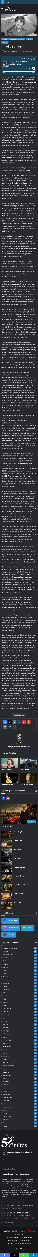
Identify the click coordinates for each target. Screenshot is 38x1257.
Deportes (5, 1024)
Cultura (5, 992)
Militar (4, 999)
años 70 (17, 1202)
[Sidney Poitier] (6, 896)
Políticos (5, 964)
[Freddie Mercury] (9, 778)
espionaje (5, 1208)
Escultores (6, 1085)
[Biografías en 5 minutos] (10, 8)
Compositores (7, 1075)
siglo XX (32, 1219)
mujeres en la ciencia (24, 1215)
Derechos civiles (8, 996)
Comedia (5, 1119)
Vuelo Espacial (7, 1097)
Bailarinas (6, 1100)
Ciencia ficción (7, 1116)
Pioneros (29, 39)
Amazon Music (12, 920)
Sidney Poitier (18, 894)
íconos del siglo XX (8, 1222)
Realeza (5, 958)
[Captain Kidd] (28, 763)
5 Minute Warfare (25, 1243)
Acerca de (4, 1163)
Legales (5, 1126)
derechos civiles (15, 1205)
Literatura (6, 983)
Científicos (6, 989)
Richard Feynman (20, 867)
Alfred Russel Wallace (21, 885)
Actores (5, 1002)
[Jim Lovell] (6, 861)
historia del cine (7, 1215)
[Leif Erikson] (6, 852)
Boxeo (5, 1104)
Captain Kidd (24, 770)
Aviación (5, 39)
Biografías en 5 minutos (17, 39)
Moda (4, 1078)
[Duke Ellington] (6, 834)
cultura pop (6, 1205)
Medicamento (7, 1046)
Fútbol (5, 1110)
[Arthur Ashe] (6, 843)
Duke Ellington (19, 832)
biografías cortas (26, 1202)
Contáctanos (5, 1166)
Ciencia (5, 970)
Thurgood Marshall (20, 876)
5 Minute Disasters (26, 1237)
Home (3, 1160)
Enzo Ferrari (6, 826)
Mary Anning (18, 902)
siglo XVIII (24, 1219)
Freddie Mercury (7, 784)
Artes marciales (7, 1107)
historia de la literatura (9, 1212)
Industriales (6, 1034)
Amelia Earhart (19, 715)
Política (5, 1005)
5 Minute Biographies (12, 1237)
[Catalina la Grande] (28, 778)
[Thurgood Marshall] (6, 878)
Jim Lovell (17, 858)
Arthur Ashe (8, 2)
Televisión (6, 1081)
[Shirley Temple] (9, 763)
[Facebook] (5, 722)
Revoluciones (7, 1008)
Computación (7, 1094)
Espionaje (6, 1056)
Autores (5, 986)
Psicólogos (6, 1088)
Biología (5, 1091)
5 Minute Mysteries (13, 1243)
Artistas (5, 1021)
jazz (15, 1215)
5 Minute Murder (25, 1240)
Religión (5, 1059)
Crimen (5, 1123)
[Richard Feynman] (6, 870)
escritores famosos (28, 1205)
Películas (5, 973)
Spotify (30, 927)
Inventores (6, 1050)
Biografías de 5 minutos (10, 51)
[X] (10, 722)
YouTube (11, 934)
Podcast (5, 42)
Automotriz (6, 1053)
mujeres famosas (7, 1219)
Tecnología (6, 1015)
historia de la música (22, 1212)
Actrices (5, 1012)
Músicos (5, 977)
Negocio (5, 1043)
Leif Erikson (18, 850)
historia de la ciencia (16, 1208)
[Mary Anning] (6, 905)
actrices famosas (7, 1202)
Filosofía (5, 1027)
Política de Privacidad (8, 1169)
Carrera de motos (8, 1066)
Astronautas (6, 1072)
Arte (4, 1018)
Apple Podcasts (13, 927)
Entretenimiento (8, 954)
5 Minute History (13, 1240)
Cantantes (6, 967)
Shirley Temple (6, 770)
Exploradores (7, 1040)
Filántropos (6, 1031)
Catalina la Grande (27, 784)
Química (5, 1062)
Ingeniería (6, 1069)
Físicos (5, 1037)
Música (5, 961)
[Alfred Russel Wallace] (6, 887)
